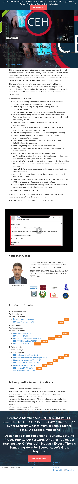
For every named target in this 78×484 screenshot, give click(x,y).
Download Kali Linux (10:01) (27, 363)
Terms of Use (33, 462)
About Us (57, 462)
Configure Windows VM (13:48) (28, 360)
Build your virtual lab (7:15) (26, 355)
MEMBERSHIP (38, 7)
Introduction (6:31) (23, 333)
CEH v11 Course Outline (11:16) (28, 338)
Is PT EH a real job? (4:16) (26, 341)
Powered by (58, 470)
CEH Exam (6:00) (22, 343)
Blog (55, 465)
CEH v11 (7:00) (21, 336)
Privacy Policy (33, 465)
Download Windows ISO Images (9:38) (31, 357)
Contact (31, 467)
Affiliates (57, 467)
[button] (39, 5)
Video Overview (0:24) (24, 322)
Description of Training (24, 319)
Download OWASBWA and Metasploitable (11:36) (24, 369)
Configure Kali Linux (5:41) (26, 365)
